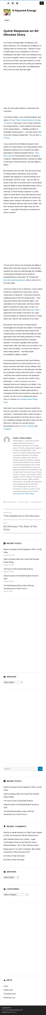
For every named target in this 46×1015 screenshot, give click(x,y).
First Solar (34, 310)
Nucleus (4, 1010)
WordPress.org (9, 998)
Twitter (23, 426)
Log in (6, 986)
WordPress (13, 1012)
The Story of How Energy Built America (18, 569)
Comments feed (10, 994)
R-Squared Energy (24, 10)
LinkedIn (30, 426)
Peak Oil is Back (18, 856)
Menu (7, 20)
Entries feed (8, 990)
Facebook (7, 429)
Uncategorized (36, 502)
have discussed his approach (14, 280)
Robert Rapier (12, 502)
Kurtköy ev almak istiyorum (14, 832)
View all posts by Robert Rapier (23, 494)
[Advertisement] (23, 240)
